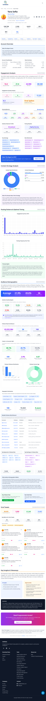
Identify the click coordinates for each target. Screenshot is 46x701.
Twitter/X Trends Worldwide (37, 656)
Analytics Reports (20, 665)
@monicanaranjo (5, 442)
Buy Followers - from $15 (8, 500)
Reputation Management (22, 672)
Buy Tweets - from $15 (30, 501)
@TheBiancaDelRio (6, 447)
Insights (39, 38)
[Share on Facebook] (39, 17)
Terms (3, 689)
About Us (4, 685)
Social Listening (20, 678)
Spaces (3, 660)
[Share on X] (34, 17)
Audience (29, 38)
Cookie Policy (5, 692)
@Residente (4, 425)
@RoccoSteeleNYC (6, 445)
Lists (3, 658)
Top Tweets (35, 38)
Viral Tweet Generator (21, 663)
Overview (3, 38)
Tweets (3, 656)
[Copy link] (44, 17)
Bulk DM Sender (20, 674)
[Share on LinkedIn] (37, 17)
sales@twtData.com (22, 683)
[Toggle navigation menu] (42, 3)
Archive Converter (20, 658)
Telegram (20, 685)
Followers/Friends (6, 654)
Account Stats (9, 8)
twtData (23, 635)
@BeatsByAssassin (6, 428)
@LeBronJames (5, 439)
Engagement (10, 38)
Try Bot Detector (8, 317)
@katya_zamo (5, 433)
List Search (19, 669)
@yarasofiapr (11, 14)
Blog (5, 8)
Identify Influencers (21, 656)
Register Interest (38, 158)
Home (2, 8)
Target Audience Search (22, 654)
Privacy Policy (5, 691)
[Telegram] (43, 693)
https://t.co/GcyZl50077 (20, 20)
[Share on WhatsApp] (42, 17)
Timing (21, 38)
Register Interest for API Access (23, 622)
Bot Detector (19, 661)
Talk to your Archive (21, 660)
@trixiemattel (5, 431)
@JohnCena (4, 422)
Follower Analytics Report (22, 667)
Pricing (3, 683)
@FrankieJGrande (5, 436)
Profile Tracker (20, 676)
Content (15, 38)
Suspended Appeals (21, 670)
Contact (4, 687)
